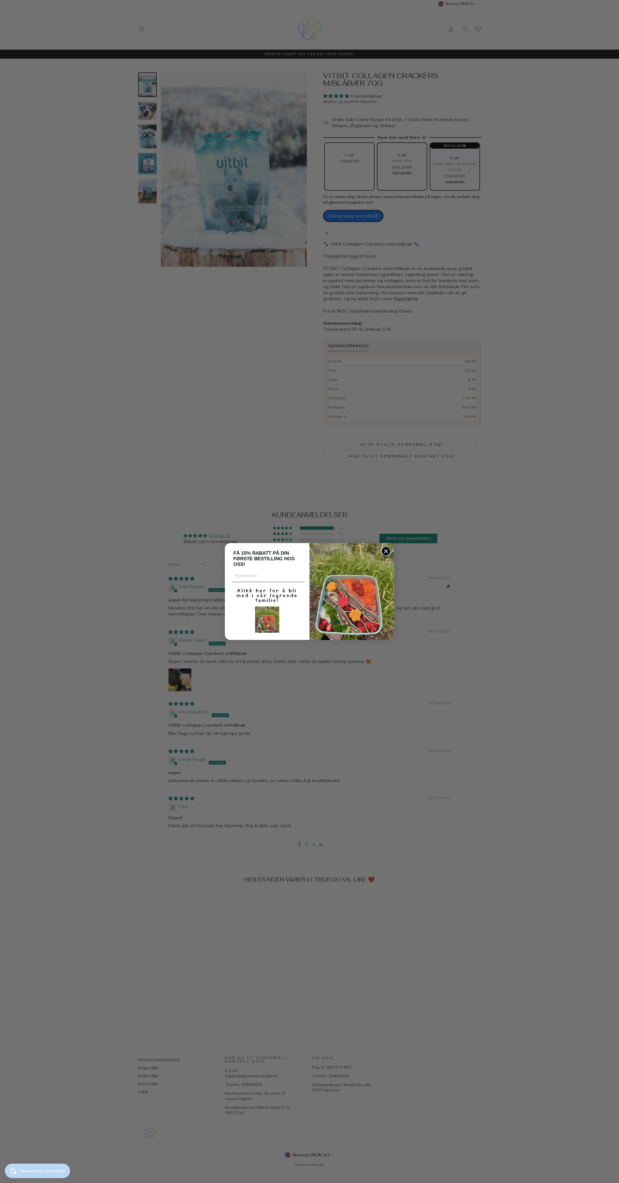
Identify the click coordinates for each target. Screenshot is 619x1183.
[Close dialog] (386, 551)
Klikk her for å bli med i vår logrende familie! (267, 595)
